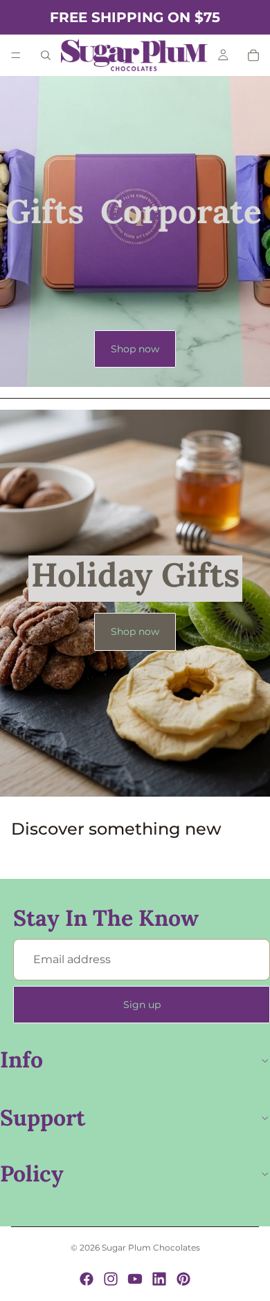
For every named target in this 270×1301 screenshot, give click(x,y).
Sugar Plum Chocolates (151, 1247)
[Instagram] (110, 1279)
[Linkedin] (159, 1279)
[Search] (45, 55)
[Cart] (253, 55)
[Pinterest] (183, 1279)
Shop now (135, 349)
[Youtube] (135, 1279)
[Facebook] (86, 1279)
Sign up (142, 1004)
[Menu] (16, 55)
